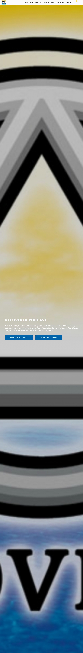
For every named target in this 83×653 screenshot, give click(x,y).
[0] (75, 2)
